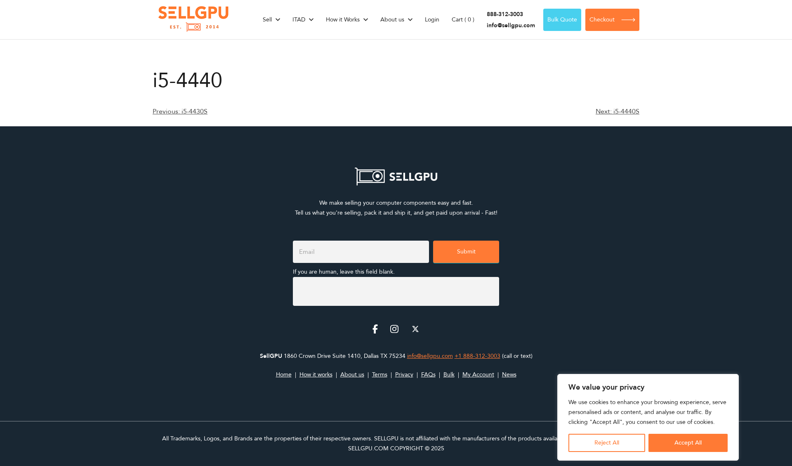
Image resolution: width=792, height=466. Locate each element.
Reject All (606, 443)
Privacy (404, 374)
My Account (478, 374)
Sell (267, 20)
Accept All (688, 443)
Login (432, 20)
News (509, 374)
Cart (463, 20)
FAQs (428, 374)
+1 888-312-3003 (477, 356)
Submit (466, 251)
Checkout (602, 20)
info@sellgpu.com (511, 25)
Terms (379, 374)
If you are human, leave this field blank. (344, 272)
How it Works (343, 20)
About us (392, 20)
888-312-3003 (505, 14)
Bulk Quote (562, 20)
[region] (648, 417)
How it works (315, 374)
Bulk (449, 374)
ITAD (298, 20)
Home (284, 374)
